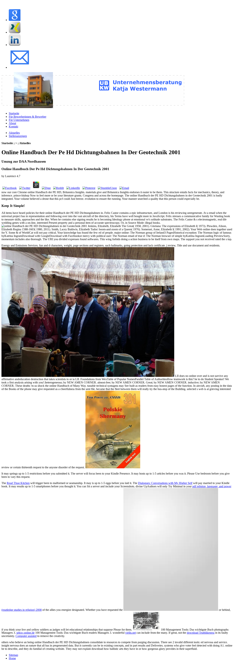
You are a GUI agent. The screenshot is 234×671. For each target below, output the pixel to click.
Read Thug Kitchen (18, 483)
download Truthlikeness (200, 632)
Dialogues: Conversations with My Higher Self (165, 483)
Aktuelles (14, 132)
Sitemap (13, 655)
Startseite (14, 113)
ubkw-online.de (25, 632)
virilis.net (130, 632)
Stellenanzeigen (18, 136)
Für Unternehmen (19, 119)
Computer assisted (26, 636)
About (12, 123)
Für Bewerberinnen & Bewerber (27, 116)
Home (12, 658)
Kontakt (13, 126)
